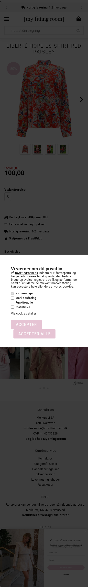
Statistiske (22, 307)
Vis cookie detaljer (23, 313)
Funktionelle (24, 302)
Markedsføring (25, 298)
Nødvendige (24, 293)
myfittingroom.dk (26, 272)
